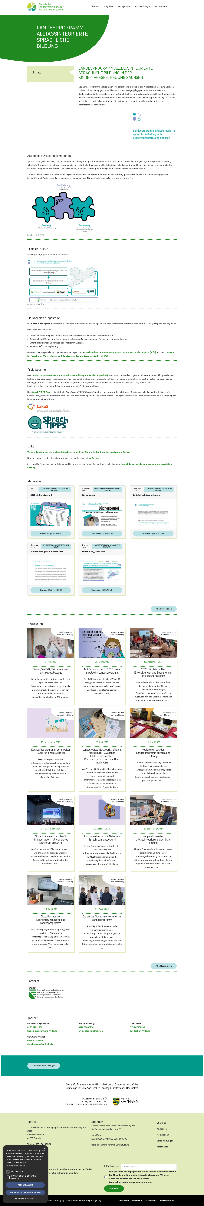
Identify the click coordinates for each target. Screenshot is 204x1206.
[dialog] (25, 1174)
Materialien (161, 6)
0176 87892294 (86, 1027)
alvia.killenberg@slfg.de (91, 1031)
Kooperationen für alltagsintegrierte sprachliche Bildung (153, 839)
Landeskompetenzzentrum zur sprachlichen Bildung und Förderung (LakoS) (70, 375)
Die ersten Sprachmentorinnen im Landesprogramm (102, 918)
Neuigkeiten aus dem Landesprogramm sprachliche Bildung (153, 753)
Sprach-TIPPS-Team (41, 392)
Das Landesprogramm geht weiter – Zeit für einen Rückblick (50, 751)
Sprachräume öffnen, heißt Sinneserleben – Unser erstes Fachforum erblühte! (50, 839)
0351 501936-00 (43, 1144)
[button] (25, 1198)
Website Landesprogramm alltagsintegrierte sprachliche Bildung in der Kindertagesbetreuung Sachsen (79, 452)
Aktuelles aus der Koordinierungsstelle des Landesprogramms (50, 920)
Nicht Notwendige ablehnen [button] (25, 1192)
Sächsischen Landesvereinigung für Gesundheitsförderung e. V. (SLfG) (121, 352)
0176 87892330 (137, 1027)
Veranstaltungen (142, 6)
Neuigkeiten (124, 6)
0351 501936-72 (35, 1040)
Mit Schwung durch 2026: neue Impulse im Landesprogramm (102, 670)
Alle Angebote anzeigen (43, 1066)
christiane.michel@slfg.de (40, 1044)
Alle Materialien (164, 609)
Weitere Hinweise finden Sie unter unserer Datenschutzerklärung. (23, 1162)
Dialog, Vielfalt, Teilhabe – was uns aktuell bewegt (51, 670)
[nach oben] (199, 1200)
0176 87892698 (34, 1027)
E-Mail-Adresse (111, 1166)
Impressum (136, 1200)
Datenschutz (151, 1200)
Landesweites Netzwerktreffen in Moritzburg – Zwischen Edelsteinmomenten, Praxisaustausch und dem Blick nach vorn (102, 756)
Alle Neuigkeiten (164, 966)
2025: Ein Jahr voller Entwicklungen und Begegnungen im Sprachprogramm (153, 672)
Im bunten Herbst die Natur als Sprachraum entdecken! (102, 837)
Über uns (95, 6)
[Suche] (172, 6)
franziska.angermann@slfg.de (42, 1031)
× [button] (44, 1148)
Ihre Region (93, 458)
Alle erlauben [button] (25, 1185)
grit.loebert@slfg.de (140, 1031)
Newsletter (123, 1200)
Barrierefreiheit (167, 1200)
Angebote (108, 6)
